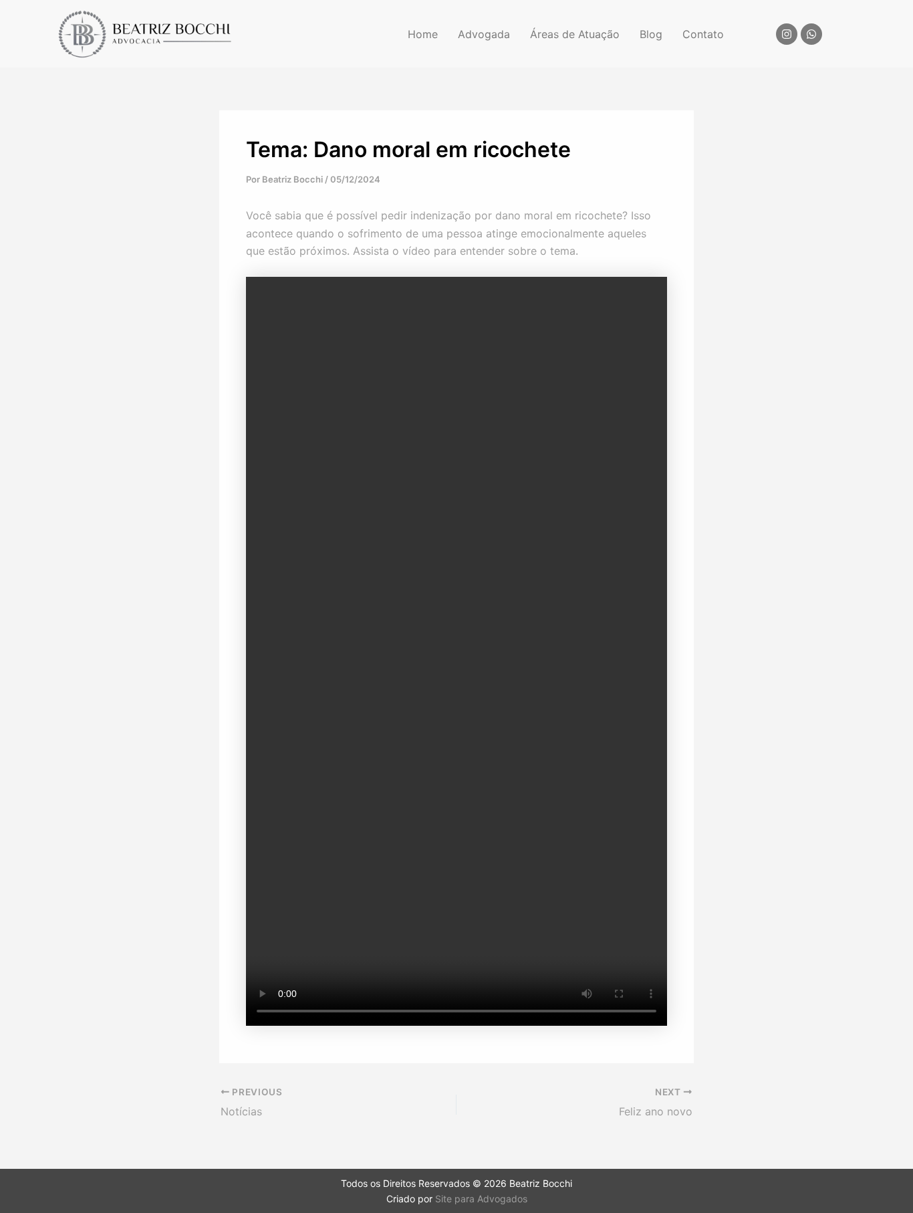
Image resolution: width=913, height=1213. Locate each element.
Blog (651, 34)
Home (423, 34)
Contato (703, 34)
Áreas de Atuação (575, 34)
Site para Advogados (481, 1198)
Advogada (484, 34)
